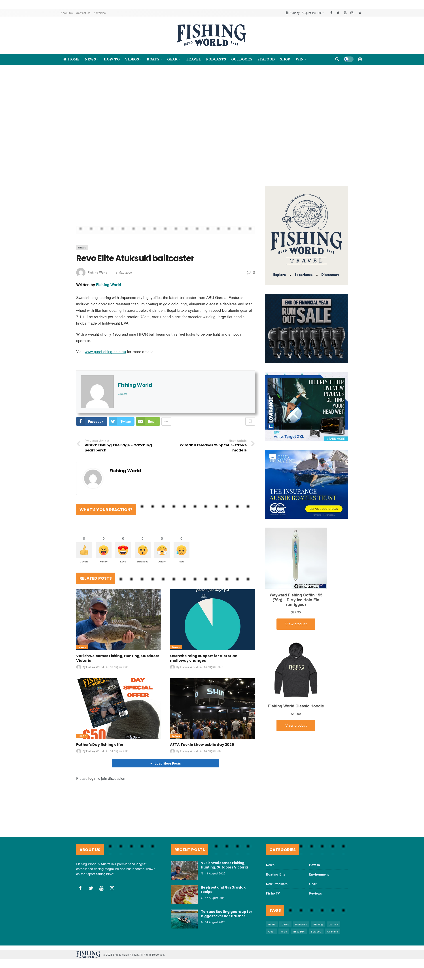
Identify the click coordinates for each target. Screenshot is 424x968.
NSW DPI (299, 931)
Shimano (332, 931)
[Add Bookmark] (250, 421)
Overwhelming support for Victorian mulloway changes (203, 658)
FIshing (318, 924)
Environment (319, 874)
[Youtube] (345, 12)
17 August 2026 (215, 898)
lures (284, 931)
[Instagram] (352, 12)
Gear (82, 736)
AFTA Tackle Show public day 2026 (202, 744)
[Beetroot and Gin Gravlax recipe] (184, 894)
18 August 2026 (119, 667)
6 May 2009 (124, 272)
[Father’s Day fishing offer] (118, 708)
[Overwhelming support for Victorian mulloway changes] (212, 620)
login (92, 778)
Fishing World (97, 272)
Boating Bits (275, 874)
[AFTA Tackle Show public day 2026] (212, 708)
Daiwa (285, 924)
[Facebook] (331, 12)
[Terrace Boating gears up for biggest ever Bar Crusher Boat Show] (184, 919)
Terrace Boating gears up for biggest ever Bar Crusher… (226, 914)
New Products (277, 884)
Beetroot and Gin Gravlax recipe (223, 889)
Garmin (333, 924)
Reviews (315, 893)
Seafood (316, 931)
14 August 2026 (213, 667)
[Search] (337, 59)
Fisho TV (273, 893)
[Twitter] (338, 12)
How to (314, 865)
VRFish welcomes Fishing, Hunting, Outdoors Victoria (117, 658)
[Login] (360, 59)
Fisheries (301, 924)
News (82, 247)
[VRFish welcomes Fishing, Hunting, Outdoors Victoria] (118, 620)
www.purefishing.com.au (105, 351)
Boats (272, 924)
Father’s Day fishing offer (99, 744)
